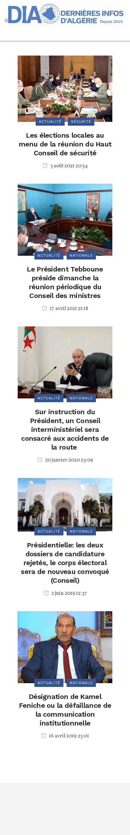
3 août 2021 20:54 (68, 166)
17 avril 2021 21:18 (68, 308)
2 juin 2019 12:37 (68, 593)
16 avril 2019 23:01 (68, 736)
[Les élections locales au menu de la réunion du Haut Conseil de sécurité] (65, 88)
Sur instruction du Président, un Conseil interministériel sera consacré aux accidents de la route (65, 429)
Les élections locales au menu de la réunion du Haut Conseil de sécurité (65, 144)
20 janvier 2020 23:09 (68, 460)
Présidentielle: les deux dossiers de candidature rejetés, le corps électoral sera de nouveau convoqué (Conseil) (65, 562)
